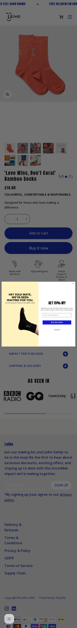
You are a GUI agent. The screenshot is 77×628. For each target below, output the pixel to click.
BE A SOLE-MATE (57, 322)
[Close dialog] (73, 283)
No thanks (57, 329)
